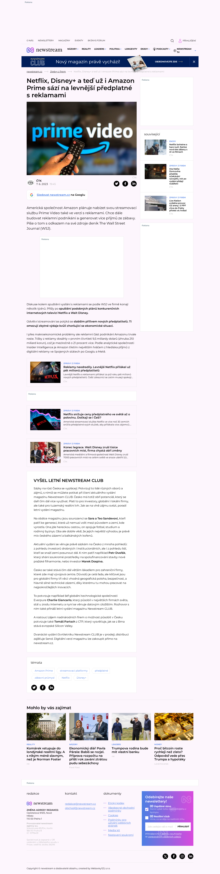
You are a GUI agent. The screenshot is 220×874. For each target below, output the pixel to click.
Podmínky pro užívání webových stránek (119, 822)
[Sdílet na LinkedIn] (134, 183)
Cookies (113, 815)
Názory (72, 49)
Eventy (79, 40)
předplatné (101, 670)
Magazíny (64, 40)
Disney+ (81, 677)
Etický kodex (116, 803)
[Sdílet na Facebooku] (125, 183)
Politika (114, 49)
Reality (86, 49)
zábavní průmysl (44, 677)
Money (158, 744)
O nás (30, 40)
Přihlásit (183, 826)
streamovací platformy (74, 670)
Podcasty (162, 49)
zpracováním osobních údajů (164, 836)
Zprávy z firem (58, 71)
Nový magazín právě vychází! (88, 61)
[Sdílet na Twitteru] (116, 183)
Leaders (99, 49)
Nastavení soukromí (121, 834)
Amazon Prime (44, 670)
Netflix (65, 677)
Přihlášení (189, 40)
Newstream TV (184, 50)
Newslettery (46, 40)
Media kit (114, 830)
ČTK (39, 180)
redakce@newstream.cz (80, 803)
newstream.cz (34, 71)
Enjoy (144, 49)
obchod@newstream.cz (80, 808)
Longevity (131, 49)
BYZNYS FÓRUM (96, 40)
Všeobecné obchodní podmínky (121, 809)
